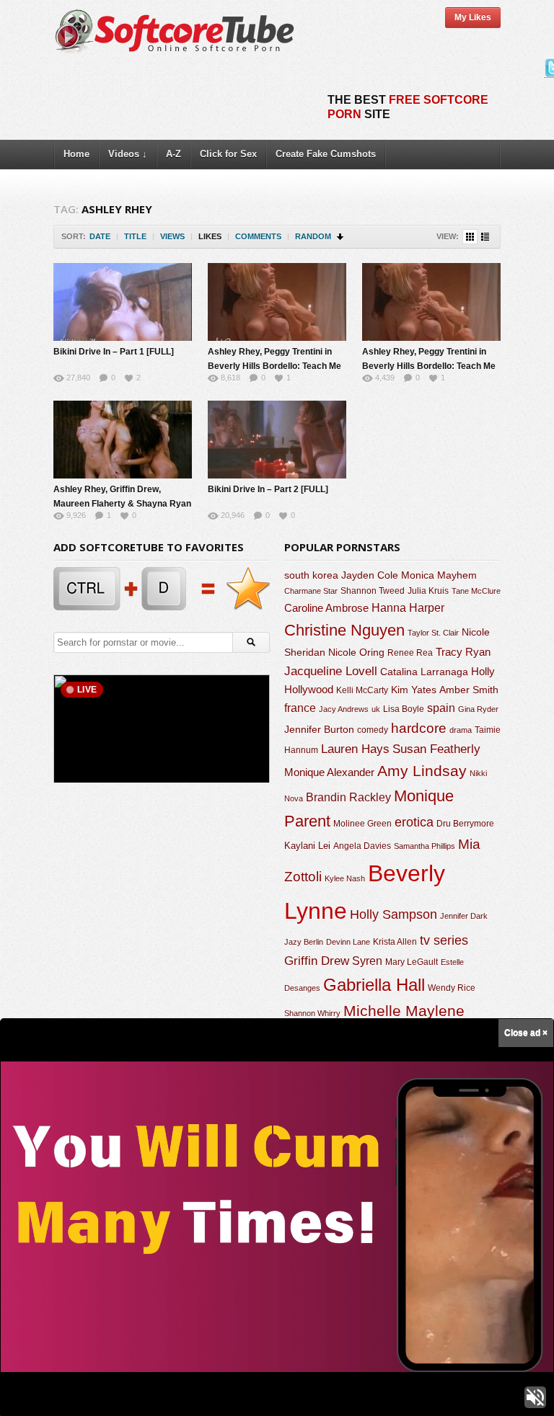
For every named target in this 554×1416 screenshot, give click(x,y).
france (300, 707)
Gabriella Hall (374, 984)
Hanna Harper (407, 608)
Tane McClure (476, 591)
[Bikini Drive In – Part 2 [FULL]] (277, 440)
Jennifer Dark (464, 916)
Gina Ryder (478, 709)
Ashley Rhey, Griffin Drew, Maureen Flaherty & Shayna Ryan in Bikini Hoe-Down (122, 503)
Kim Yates (413, 690)
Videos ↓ (127, 153)
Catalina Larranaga (424, 671)
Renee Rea (410, 652)
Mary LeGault (411, 962)
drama (460, 730)
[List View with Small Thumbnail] (485, 236)
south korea (311, 575)
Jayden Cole (369, 575)
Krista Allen (395, 942)
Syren (367, 961)
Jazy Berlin (303, 942)
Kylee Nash (345, 878)
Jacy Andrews (344, 709)
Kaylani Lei (307, 845)
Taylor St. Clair (433, 632)
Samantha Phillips (424, 846)
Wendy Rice (451, 988)
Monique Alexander (329, 772)
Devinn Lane (348, 942)
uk (375, 709)
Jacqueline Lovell (330, 671)
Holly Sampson (393, 914)
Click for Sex (228, 153)
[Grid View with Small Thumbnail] (470, 236)
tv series (444, 940)
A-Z (173, 153)
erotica (414, 822)
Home (76, 153)
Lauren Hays (355, 749)
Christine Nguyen (344, 630)
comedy (372, 729)
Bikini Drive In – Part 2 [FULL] (268, 489)
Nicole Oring (356, 652)
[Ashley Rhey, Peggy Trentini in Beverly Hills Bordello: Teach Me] (277, 302)
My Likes (472, 17)
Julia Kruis (428, 591)
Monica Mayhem (439, 575)
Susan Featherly (436, 749)
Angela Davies (362, 846)
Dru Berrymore (465, 824)
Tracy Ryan (463, 652)
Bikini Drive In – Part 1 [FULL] (113, 352)
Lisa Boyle (403, 709)
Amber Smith (468, 689)
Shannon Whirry (312, 1013)
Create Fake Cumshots (326, 153)
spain (441, 708)
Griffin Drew (316, 961)
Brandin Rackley (348, 797)
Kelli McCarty (362, 690)
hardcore (419, 728)
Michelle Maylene (404, 1010)
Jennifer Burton (319, 729)
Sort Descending (341, 236)
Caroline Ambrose (326, 608)
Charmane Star (311, 591)
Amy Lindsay (422, 770)
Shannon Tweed (372, 590)
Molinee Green (362, 823)
